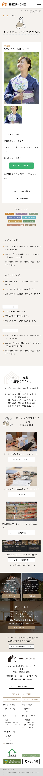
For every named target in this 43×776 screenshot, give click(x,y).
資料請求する (10, 596)
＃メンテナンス (21, 214)
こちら (32, 565)
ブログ (7, 738)
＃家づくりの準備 (14, 217)
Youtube (29, 679)
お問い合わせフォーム (21, 628)
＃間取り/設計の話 (15, 221)
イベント (10, 306)
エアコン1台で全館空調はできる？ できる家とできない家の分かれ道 (23, 255)
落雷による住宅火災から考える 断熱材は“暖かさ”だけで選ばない (23, 248)
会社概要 (8, 736)
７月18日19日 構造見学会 (15, 311)
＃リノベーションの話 (15, 225)
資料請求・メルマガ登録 (21, 694)
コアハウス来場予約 (30, 699)
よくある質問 (28, 727)
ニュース (10, 330)
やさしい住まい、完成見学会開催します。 (21, 321)
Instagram (17, 679)
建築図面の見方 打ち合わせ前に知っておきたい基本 (22, 283)
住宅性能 (27, 720)
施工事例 (27, 709)
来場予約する (32, 596)
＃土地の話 (33, 214)
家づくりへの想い (11, 709)
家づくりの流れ (29, 725)
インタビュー (28, 711)
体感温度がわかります (21, 165)
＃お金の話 (9, 214)
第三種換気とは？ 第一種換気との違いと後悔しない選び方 (22, 263)
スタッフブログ (12, 274)
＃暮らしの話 (30, 225)
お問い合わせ (12, 699)
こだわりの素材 (29, 722)
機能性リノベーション (12, 722)
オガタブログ (11, 239)
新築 (6, 720)
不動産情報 (9, 743)
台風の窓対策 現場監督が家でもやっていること (22, 295)
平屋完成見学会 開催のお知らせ (17, 316)
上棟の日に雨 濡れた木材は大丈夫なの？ (21, 289)
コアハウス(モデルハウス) (12, 726)
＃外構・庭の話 (29, 221)
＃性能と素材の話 (29, 217)
